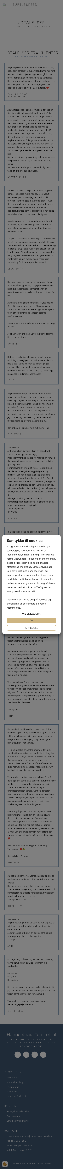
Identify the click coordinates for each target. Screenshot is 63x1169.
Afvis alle (31, 627)
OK (31, 620)
